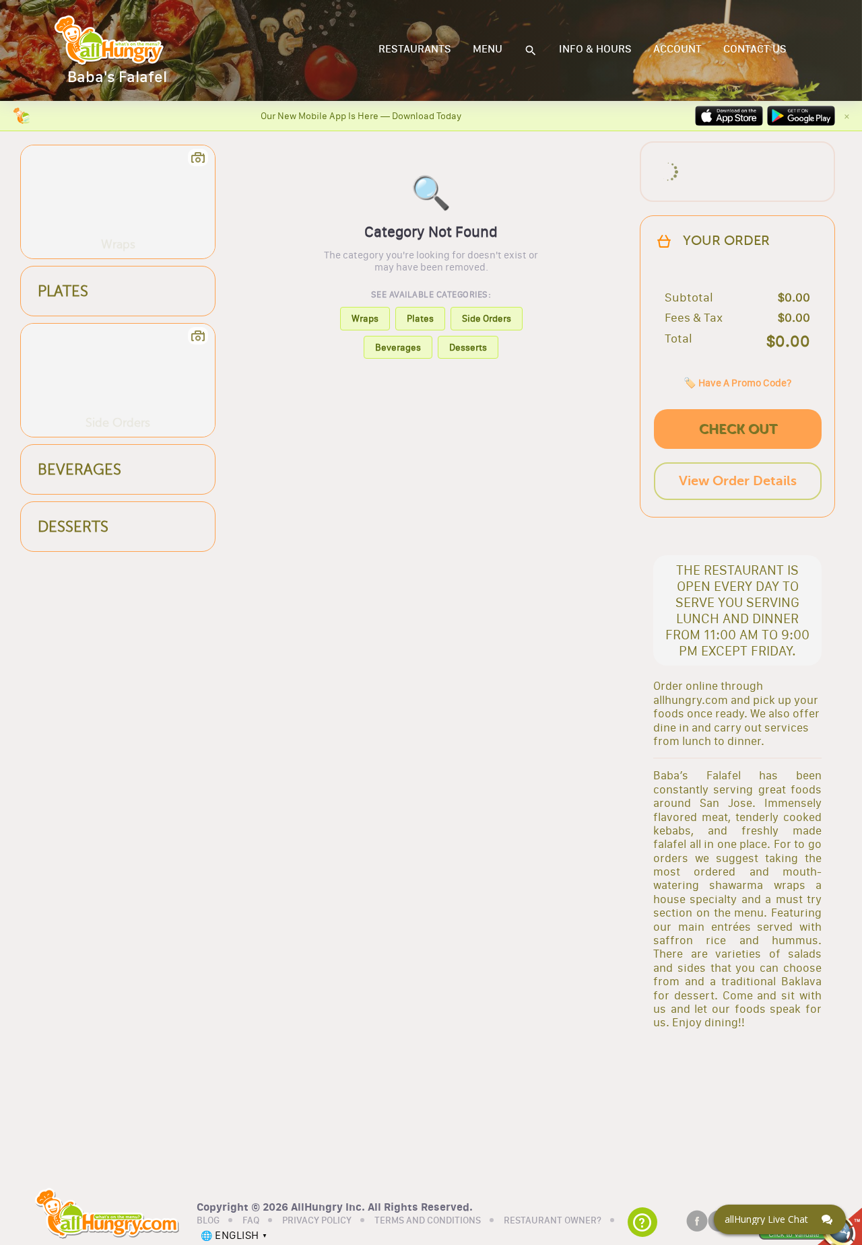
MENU (487, 49)
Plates (420, 318)
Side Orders (486, 318)
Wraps (365, 318)
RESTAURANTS (414, 49)
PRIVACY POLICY (317, 1220)
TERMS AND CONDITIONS (427, 1220)
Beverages (398, 347)
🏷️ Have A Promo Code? (737, 382)
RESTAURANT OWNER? (552, 1220)
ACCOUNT (677, 49)
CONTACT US (755, 49)
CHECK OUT (738, 429)
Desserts (468, 347)
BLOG (208, 1220)
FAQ (250, 1220)
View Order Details (738, 481)
